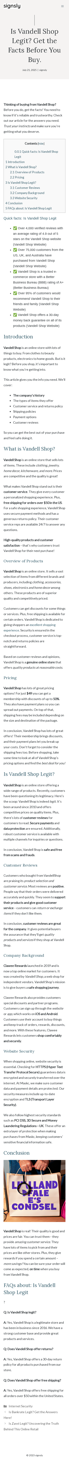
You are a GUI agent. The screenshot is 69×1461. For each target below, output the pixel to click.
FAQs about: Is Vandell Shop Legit (28, 208)
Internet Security (21, 1406)
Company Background (27, 193)
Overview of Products (27, 172)
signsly (43, 69)
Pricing (17, 177)
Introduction (15, 162)
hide (41, 143)
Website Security (24, 198)
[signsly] (12, 6)
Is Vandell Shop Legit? (20, 182)
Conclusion (13, 203)
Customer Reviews (25, 188)
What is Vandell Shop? (21, 167)
